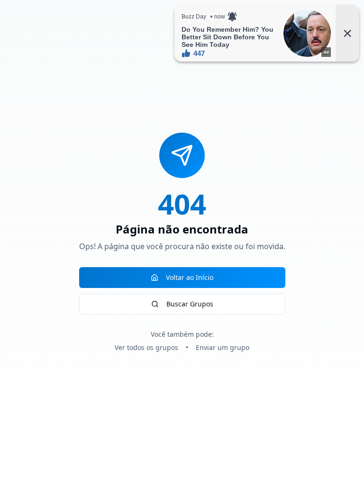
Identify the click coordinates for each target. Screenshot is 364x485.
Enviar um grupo (222, 347)
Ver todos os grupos (146, 347)
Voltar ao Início (189, 277)
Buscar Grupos (189, 303)
